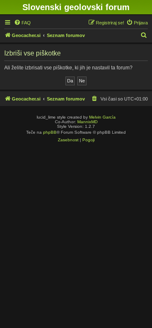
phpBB (50, 132)
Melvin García (102, 117)
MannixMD (87, 121)
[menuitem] (22, 23)
